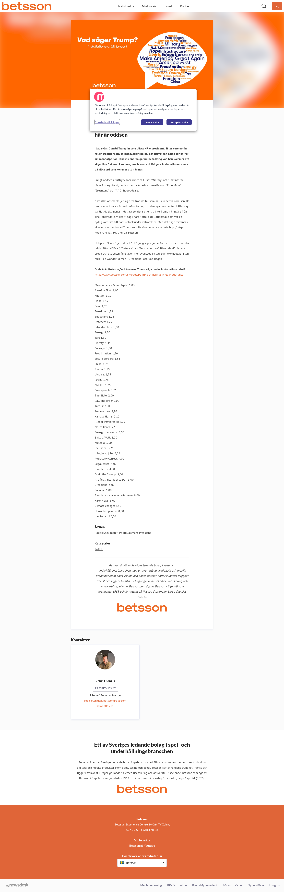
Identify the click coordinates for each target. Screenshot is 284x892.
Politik (99, 533)
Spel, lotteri (110, 533)
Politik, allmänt (128, 533)
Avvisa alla (152, 122)
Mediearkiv (149, 6)
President (145, 533)
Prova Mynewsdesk (204, 885)
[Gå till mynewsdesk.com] (17, 885)
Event (168, 6)
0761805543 (105, 706)
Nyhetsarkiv (126, 6)
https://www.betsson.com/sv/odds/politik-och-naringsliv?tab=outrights (139, 274)
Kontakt (185, 6)
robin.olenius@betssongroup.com (105, 700)
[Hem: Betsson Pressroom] (26, 6)
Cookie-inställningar (107, 122)
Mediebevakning (151, 885)
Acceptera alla (179, 122)
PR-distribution (177, 885)
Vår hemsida (142, 840)
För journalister (232, 885)
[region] (143, 110)
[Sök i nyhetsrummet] (264, 6)
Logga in (274, 885)
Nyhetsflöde (256, 885)
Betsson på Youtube (142, 845)
